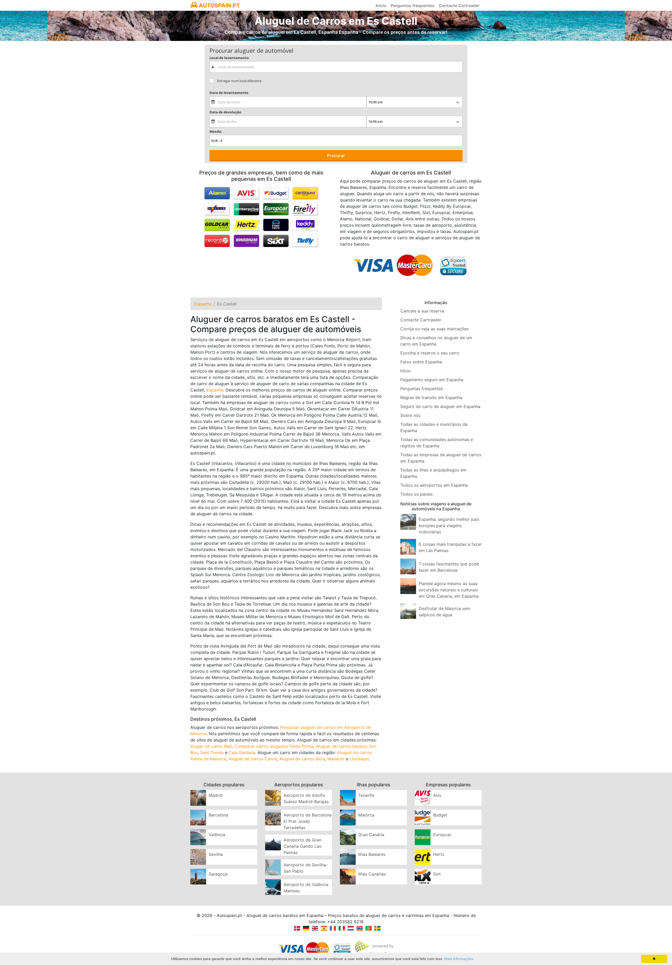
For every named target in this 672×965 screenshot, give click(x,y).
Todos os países (416, 494)
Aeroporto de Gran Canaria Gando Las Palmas (302, 846)
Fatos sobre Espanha (421, 361)
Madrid (216, 795)
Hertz (438, 854)
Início (381, 5)
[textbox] (336, 67)
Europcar (442, 834)
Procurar (336, 155)
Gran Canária (371, 834)
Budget (440, 815)
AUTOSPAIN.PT (219, 5)
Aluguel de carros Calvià (252, 758)
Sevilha (216, 854)
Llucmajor (359, 758)
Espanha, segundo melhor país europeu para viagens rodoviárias (449, 525)
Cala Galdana (242, 752)
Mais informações (459, 959)
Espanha (214, 390)
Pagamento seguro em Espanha (431, 379)
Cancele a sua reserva (422, 311)
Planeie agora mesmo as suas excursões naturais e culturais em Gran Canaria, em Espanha (449, 590)
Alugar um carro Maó (211, 746)
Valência (217, 834)
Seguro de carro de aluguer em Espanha (440, 406)
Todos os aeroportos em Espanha (434, 485)
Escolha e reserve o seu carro (429, 353)
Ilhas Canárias (372, 874)
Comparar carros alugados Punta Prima (274, 746)
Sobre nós (410, 415)
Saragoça (218, 874)
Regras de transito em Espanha (431, 397)
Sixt (437, 874)
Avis (437, 795)
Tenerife (366, 795)
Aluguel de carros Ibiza (302, 758)
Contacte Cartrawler (459, 5)
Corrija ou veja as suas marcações (434, 328)
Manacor (336, 758)
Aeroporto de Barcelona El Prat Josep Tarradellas (308, 821)
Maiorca (366, 815)
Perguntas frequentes (412, 5)
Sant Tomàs (212, 752)
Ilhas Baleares (371, 854)
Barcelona (218, 815)
